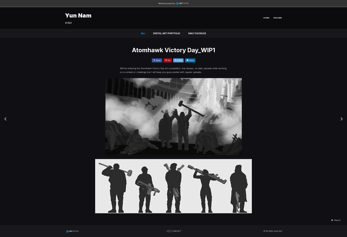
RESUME (278, 18)
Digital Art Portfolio (166, 33)
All (143, 33)
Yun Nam (78, 15)
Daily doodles (197, 33)
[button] (336, 220)
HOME (266, 18)
